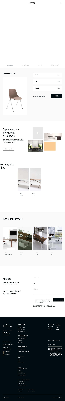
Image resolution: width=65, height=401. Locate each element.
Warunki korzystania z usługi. (49, 306)
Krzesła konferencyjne (22, 336)
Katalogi (50, 326)
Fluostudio (60, 397)
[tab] (10, 65)
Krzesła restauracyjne (22, 368)
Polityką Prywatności (57, 353)
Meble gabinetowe (22, 346)
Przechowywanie (21, 329)
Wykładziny (31, 389)
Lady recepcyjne (21, 331)
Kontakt (58, 329)
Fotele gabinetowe (22, 349)
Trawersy (20, 340)
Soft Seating (21, 356)
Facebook (7, 351)
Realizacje (51, 324)
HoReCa (19, 367)
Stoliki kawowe (21, 342)
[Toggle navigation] (61, 3)
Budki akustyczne (21, 381)
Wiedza (50, 328)
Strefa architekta (58, 325)
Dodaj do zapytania (57, 96)
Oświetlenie (21, 389)
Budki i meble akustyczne (24, 380)
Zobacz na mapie (8, 148)
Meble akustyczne (21, 383)
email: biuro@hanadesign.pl (12, 291)
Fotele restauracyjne (22, 375)
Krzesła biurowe (21, 327)
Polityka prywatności (37, 306)
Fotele (19, 359)
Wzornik (40, 65)
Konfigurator (10, 65)
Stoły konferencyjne (22, 338)
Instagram (7, 354)
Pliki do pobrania (55, 65)
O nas (57, 327)
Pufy (19, 360)
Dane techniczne (25, 65)
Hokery (19, 370)
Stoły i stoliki (20, 372)
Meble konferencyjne (23, 335)
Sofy (19, 357)
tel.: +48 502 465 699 (10, 294)
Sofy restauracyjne (22, 373)
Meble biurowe (21, 324)
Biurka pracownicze (22, 325)
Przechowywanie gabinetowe (24, 351)
